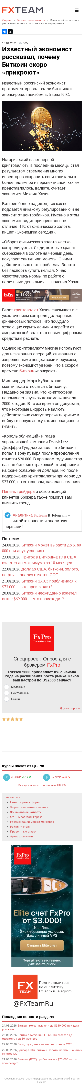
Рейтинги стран (20, 826)
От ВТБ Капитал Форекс (26, 816)
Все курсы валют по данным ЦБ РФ (42, 785)
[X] (10, 31)
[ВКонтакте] (4, 31)
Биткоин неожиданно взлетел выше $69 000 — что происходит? (39, 595)
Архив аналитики (21, 836)
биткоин (26, 371)
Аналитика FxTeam (30, 515)
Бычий (15, 699)
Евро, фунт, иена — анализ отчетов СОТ (45, 1044)
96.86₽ (14, 777)
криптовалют (26, 310)
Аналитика (13, 797)
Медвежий (18, 686)
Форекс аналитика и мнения (29, 807)
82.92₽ (54, 777)
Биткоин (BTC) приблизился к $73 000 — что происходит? (39, 583)
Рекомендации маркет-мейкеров (32, 821)
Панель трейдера (18, 491)
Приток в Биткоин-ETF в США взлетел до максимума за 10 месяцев (39, 559)
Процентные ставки (23, 831)
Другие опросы (70, 708)
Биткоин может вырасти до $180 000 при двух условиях (41, 547)
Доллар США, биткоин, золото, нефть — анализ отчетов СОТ (40, 571)
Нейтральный (20, 692)
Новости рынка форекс (25, 802)
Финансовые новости (26, 812)
